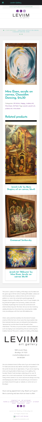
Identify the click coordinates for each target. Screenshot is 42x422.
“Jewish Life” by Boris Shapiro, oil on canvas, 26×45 (21, 188)
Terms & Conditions (11, 401)
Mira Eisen (8, 106)
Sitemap (36, 401)
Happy (23, 103)
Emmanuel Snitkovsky (21, 240)
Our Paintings (11, 30)
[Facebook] (17, 11)
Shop (14, 403)
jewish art (31, 106)
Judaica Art (30, 103)
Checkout (21, 403)
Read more (22, 181)
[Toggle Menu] (3, 2)
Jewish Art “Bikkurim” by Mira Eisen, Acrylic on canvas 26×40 (21, 274)
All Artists (16, 103)
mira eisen (16, 108)
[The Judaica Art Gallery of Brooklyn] (21, 16)
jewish (25, 106)
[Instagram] (24, 11)
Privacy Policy (26, 401)
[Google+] (21, 11)
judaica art (8, 108)
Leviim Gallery (15, 2)
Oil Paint (16, 106)
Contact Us (15, 400)
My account (26, 400)
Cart (28, 403)
